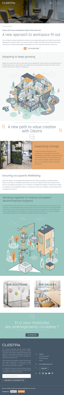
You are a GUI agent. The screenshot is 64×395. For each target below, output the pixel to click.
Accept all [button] (21, 391)
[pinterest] (52, 373)
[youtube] (49, 373)
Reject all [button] (13, 391)
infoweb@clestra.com (46, 364)
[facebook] (40, 373)
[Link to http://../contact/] (32, 137)
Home (3, 26)
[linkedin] (46, 373)
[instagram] (43, 373)
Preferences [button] (5, 391)
